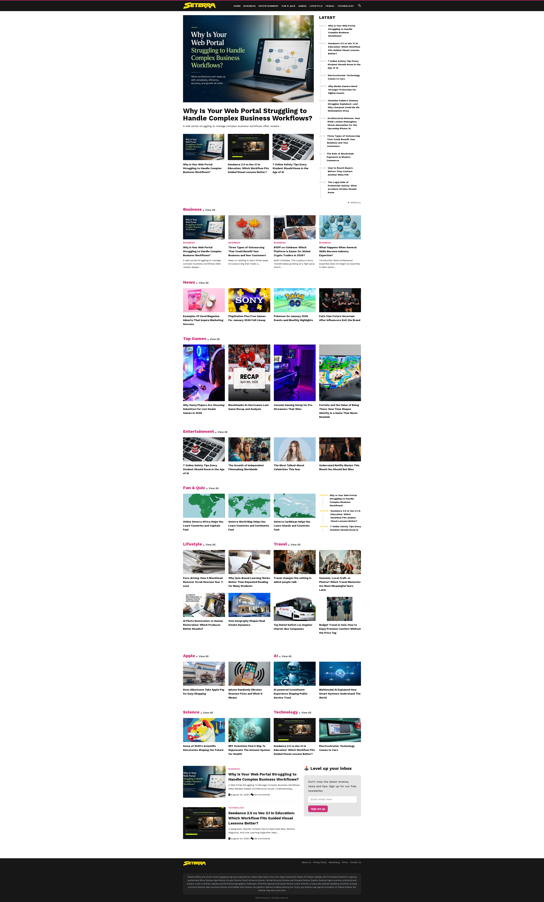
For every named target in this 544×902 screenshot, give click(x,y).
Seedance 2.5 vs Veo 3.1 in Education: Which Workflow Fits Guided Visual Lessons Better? (248, 168)
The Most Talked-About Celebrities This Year (289, 467)
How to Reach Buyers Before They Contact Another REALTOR (340, 171)
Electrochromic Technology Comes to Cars (337, 747)
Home (237, 6)
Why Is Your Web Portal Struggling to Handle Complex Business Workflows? (247, 114)
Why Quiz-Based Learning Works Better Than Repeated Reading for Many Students (249, 581)
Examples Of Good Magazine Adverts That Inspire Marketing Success (203, 320)
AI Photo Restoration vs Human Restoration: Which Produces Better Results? (203, 624)
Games (302, 6)
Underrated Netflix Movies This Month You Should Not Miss (339, 467)
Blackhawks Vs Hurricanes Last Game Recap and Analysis (248, 407)
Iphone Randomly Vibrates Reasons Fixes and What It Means (246, 693)
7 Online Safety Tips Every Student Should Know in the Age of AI (290, 168)
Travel (330, 6)
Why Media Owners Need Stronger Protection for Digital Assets (342, 89)
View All (210, 209)
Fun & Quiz (289, 6)
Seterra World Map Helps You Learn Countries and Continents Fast (248, 525)
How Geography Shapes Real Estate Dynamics (247, 622)
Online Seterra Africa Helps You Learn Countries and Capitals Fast (203, 525)
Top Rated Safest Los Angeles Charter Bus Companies (293, 626)
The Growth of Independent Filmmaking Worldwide (246, 467)
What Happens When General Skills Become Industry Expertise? (338, 251)
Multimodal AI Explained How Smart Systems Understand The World (340, 693)
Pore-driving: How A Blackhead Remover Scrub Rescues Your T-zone (203, 581)
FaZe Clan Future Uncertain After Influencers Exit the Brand (339, 318)
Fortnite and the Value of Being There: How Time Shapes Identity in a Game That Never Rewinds (339, 411)
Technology (346, 6)
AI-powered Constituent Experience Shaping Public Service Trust (291, 693)
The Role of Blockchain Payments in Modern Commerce (340, 157)
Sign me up (318, 808)
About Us (306, 862)
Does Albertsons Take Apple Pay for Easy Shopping (203, 691)
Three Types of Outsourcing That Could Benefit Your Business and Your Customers (247, 251)
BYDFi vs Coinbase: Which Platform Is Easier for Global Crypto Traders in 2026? (292, 251)
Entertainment (269, 6)
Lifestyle (316, 6)
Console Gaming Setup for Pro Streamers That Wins (293, 407)
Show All (355, 202)
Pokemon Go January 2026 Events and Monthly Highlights (293, 318)
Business (250, 6)
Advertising (334, 862)
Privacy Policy (320, 862)
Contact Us (355, 862)
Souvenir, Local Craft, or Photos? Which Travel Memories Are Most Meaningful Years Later (340, 583)
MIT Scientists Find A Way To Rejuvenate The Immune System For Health (249, 749)
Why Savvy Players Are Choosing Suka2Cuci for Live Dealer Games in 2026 (203, 409)
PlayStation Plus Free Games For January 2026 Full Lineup (247, 318)
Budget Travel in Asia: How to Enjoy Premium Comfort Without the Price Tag (340, 628)
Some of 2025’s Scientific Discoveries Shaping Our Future (203, 747)
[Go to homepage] (194, 863)
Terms (345, 862)
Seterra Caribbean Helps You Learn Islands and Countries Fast (292, 525)
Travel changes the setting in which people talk (292, 579)
